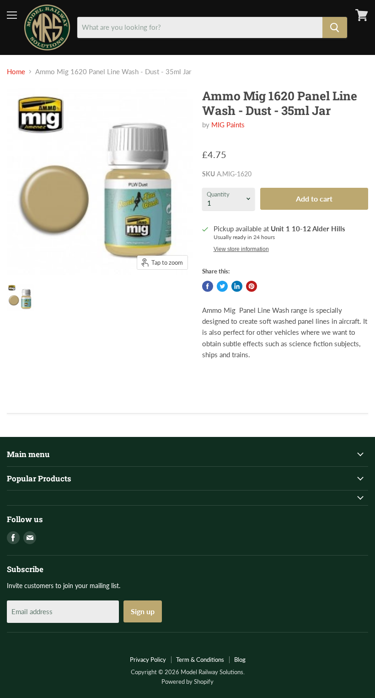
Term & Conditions (200, 659)
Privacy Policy (148, 659)
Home (16, 72)
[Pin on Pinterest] (251, 286)
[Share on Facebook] (207, 286)
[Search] (334, 27)
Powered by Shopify (187, 681)
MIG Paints (228, 124)
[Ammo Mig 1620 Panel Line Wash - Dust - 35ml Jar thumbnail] (20, 297)
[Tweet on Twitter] (222, 286)
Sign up (143, 611)
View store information (241, 249)
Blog (240, 659)
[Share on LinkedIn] (236, 286)
